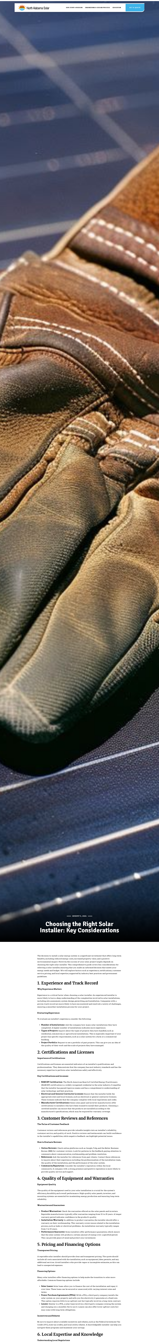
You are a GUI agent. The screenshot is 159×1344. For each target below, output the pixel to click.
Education (117, 7)
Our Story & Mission (74, 7)
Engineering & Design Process (97, 7)
